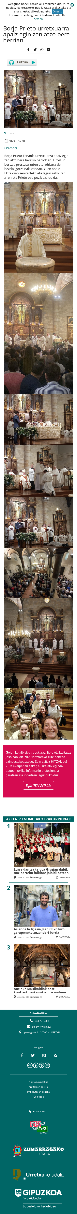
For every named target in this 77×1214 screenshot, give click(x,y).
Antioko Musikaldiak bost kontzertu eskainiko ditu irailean (40, 990)
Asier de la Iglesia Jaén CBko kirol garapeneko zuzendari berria (40, 930)
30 (23, 141)
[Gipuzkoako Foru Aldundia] (38, 1198)
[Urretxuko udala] (38, 1174)
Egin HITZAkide (38, 785)
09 (18, 141)
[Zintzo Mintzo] (39, 1127)
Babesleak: (39, 1111)
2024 (11, 141)
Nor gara (38, 1047)
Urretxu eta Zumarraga (29, 877)
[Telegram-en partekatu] (48, 50)
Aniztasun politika (38, 1082)
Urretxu (11, 133)
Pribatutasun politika (38, 1091)
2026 (61, 877)
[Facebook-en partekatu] (28, 50)
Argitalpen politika (39, 1086)
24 (69, 937)
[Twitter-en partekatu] (35, 50)
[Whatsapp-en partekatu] (41, 50)
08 (66, 877)
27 (69, 996)
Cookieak (39, 1096)
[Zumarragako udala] (38, 1151)
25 (69, 877)
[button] (72, 5)
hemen (38, 19)
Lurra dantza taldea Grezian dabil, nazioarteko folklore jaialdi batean (41, 871)
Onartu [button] (57, 11)
